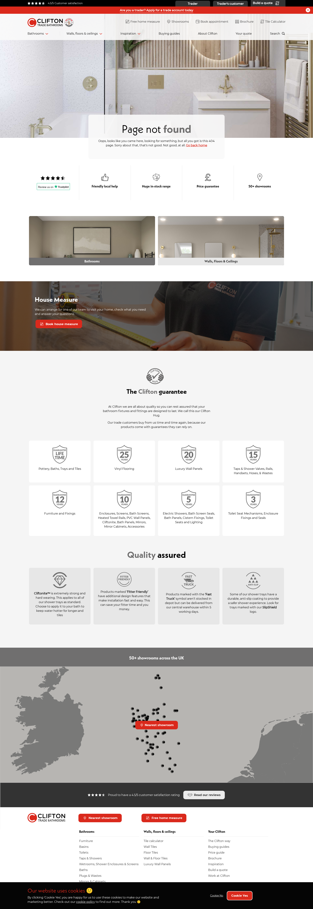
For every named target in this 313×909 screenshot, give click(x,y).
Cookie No (216, 895)
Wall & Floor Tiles (156, 858)
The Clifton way (219, 841)
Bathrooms (36, 33)
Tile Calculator (275, 21)
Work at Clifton (219, 875)
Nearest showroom (159, 725)
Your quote (244, 33)
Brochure (247, 21)
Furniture (86, 841)
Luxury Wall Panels (157, 864)
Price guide (216, 852)
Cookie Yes (239, 895)
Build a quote (218, 870)
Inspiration (128, 33)
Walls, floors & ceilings (82, 33)
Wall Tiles (150, 847)
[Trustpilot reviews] (53, 178)
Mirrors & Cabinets (92, 881)
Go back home (196, 145)
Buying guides (169, 33)
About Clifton (207, 33)
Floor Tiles (151, 852)
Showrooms (180, 21)
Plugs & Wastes (90, 875)
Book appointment (214, 21)
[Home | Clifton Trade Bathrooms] (52, 22)
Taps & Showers (90, 858)
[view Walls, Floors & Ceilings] (221, 240)
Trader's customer (230, 3)
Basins (84, 847)
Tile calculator (153, 841)
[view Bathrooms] (92, 240)
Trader (193, 3)
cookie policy (85, 902)
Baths (83, 870)
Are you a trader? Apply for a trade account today (156, 10)
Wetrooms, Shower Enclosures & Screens (109, 864)
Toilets (83, 852)
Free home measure (145, 21)
